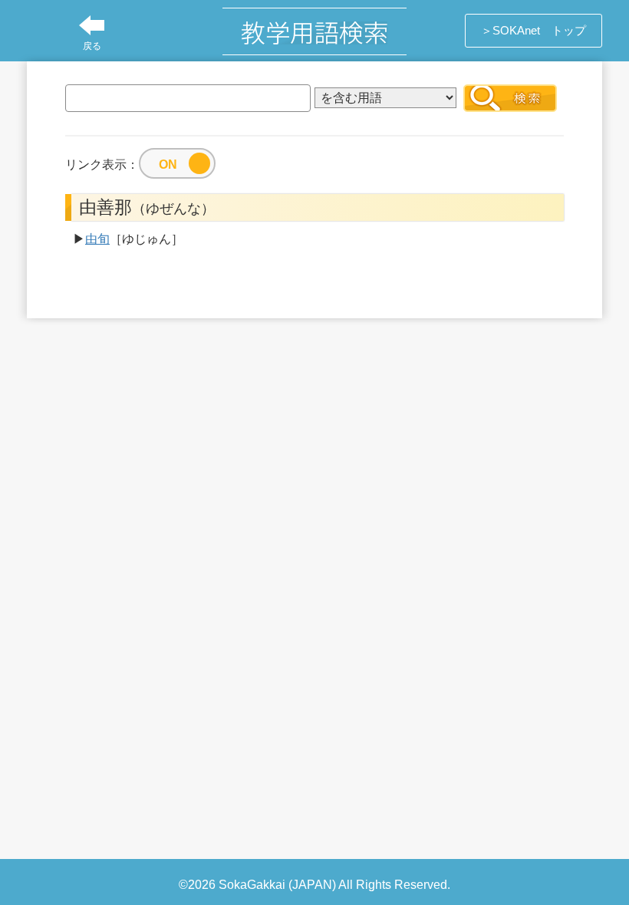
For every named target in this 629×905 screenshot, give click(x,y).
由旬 (97, 238)
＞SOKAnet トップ (533, 30)
